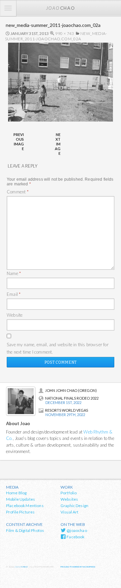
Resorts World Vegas (66, 410)
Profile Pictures (20, 511)
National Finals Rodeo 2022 (71, 398)
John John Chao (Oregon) (71, 390)
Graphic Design (74, 505)
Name (14, 273)
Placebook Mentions (25, 505)
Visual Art (70, 511)
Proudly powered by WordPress (78, 567)
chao (60, 8)
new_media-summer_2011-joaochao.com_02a (56, 36)
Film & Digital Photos (25, 530)
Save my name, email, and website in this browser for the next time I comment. (58, 348)
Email (14, 294)
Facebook (75, 536)
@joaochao (76, 530)
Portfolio (69, 492)
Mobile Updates (20, 499)
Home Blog (16, 492)
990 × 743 (64, 33)
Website (15, 315)
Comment (18, 191)
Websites (69, 499)
